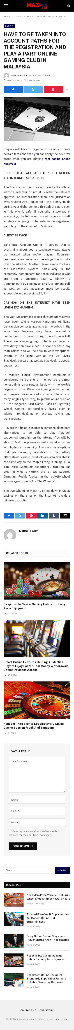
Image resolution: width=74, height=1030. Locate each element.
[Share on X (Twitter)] (33, 89)
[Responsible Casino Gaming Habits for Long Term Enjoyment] (37, 581)
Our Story (47, 1010)
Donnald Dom (21, 75)
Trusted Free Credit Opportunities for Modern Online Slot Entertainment (48, 918)
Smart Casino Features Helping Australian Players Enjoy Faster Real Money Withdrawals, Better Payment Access (36, 666)
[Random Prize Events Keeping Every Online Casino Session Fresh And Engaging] (37, 700)
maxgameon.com (58, 1019)
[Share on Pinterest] (53, 89)
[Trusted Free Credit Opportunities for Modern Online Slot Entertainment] (14, 919)
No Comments (14, 80)
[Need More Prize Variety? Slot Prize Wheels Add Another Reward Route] (14, 900)
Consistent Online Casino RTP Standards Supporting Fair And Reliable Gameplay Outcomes (46, 979)
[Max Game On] (37, 6)
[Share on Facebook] (13, 89)
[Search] (68, 6)
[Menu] (6, 6)
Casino (9, 26)
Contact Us (28, 1010)
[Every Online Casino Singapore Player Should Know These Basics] (14, 941)
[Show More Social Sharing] (67, 89)
